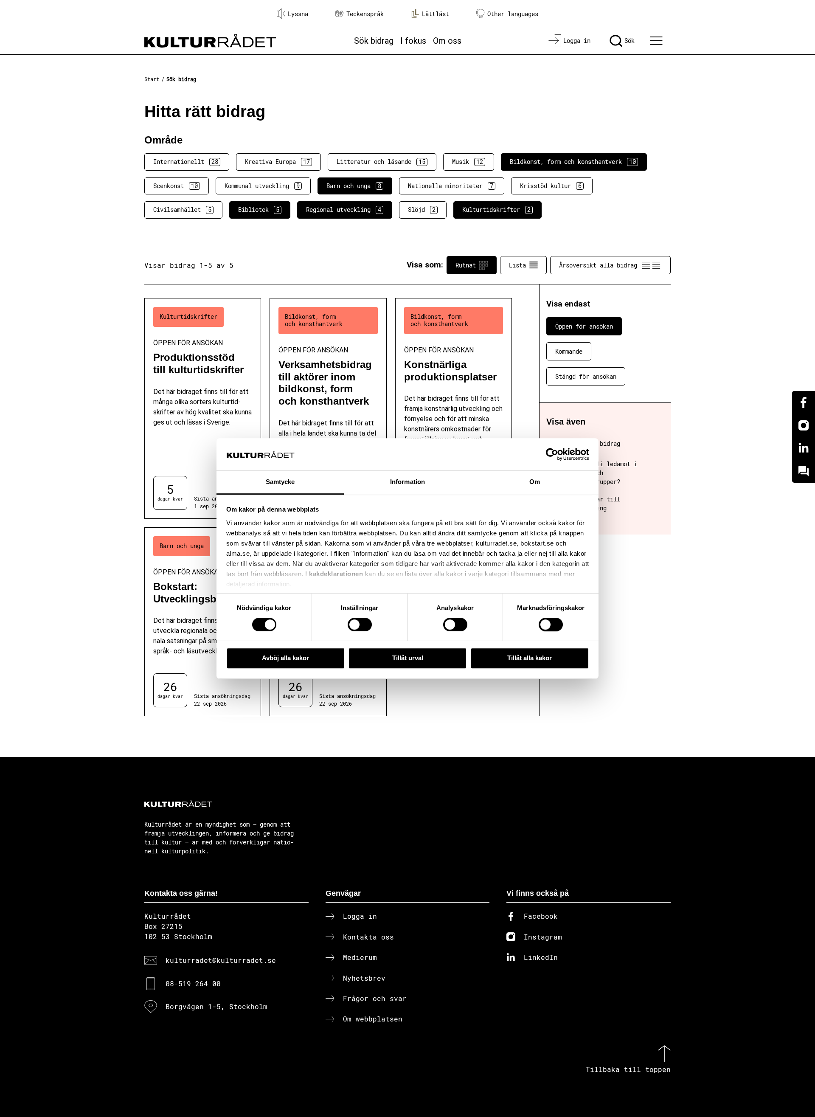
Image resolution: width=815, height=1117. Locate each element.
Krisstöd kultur (551, 186)
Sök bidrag (373, 41)
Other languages (512, 14)
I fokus (413, 41)
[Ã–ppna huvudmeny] (657, 40)
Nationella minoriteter (450, 186)
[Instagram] (803, 425)
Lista (517, 265)
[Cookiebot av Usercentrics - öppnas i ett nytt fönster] (552, 454)
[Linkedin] (803, 448)
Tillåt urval (407, 657)
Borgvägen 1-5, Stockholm (216, 1006)
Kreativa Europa (277, 162)
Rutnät (465, 265)
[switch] (360, 624)
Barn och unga (353, 186)
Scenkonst (175, 186)
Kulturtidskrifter (496, 209)
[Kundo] (803, 471)
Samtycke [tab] (280, 482)
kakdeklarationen (336, 573)
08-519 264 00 (193, 983)
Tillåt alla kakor (529, 657)
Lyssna (298, 14)
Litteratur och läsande (381, 162)
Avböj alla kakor (285, 657)
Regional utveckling (343, 209)
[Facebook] (803, 402)
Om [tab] (534, 482)
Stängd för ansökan (585, 376)
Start (151, 79)
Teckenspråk (365, 14)
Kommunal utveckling (262, 186)
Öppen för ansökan (584, 326)
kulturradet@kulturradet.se (221, 960)
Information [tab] (407, 482)
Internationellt (185, 162)
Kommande (568, 351)
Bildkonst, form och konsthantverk (573, 162)
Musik (467, 162)
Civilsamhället (182, 209)
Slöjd (422, 209)
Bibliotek (258, 209)
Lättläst (435, 14)
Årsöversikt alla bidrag (598, 265)
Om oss (447, 41)
